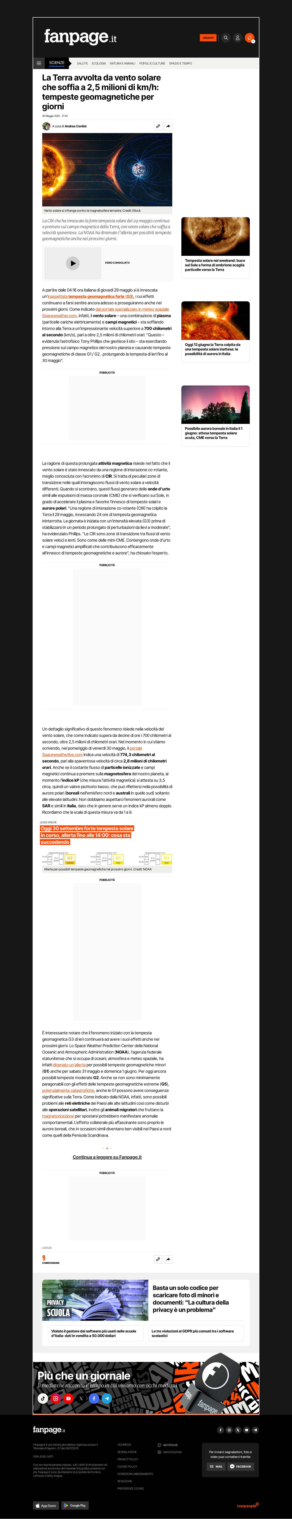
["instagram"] (55, 1398)
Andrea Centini (75, 126)
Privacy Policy (127, 1459)
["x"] (81, 1398)
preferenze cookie (130, 1488)
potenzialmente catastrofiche (68, 1090)
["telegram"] (107, 1398)
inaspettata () (90, 296)
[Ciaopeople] (248, 1507)
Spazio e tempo (180, 63)
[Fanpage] (49, 1430)
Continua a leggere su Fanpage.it (107, 1157)
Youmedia (124, 1444)
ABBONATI (208, 37)
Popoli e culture (152, 63)
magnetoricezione (58, 1116)
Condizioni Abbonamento (135, 1474)
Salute (82, 63)
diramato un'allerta (69, 1064)
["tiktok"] (43, 1398)
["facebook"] (94, 1398)
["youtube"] (68, 1398)
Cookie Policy (127, 1466)
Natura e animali (122, 63)
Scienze (56, 62)
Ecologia (99, 63)
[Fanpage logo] (75, 38)
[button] (168, 126)
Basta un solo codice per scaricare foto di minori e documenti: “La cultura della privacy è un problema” (191, 1298)
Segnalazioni (126, 1452)
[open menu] (39, 63)
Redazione (124, 1481)
